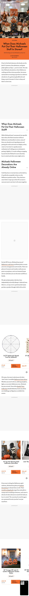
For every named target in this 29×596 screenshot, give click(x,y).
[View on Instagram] (14, 240)
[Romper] (6, 2)
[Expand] (22, 582)
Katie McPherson (15, 55)
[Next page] (26, 372)
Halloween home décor (20, 379)
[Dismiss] (26, 582)
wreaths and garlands (7, 490)
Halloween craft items (7, 264)
